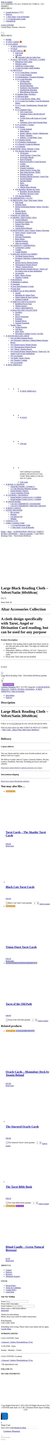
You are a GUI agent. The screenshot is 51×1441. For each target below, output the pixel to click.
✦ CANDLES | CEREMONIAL (22, 245)
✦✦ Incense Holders (23, 196)
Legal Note (10, 1292)
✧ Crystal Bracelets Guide (16, 19)
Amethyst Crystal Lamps (24, 66)
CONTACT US (12, 521)
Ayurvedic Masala (27, 157)
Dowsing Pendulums (23, 237)
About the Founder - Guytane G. (22, 486)
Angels (18, 293)
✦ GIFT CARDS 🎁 (14, 42)
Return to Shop (20, 1428)
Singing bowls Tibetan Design (26, 263)
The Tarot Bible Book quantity (19, 1203)
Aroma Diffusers (21, 220)
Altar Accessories (21, 243)
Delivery (9, 14)
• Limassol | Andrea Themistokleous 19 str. (17, 1342)
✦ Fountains (15, 284)
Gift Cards (19, 53)
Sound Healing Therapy (19, 491)
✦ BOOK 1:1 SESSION (15, 484)
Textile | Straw (15, 325)
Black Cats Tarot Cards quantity (20, 903)
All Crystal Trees (26, 112)
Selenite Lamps (21, 64)
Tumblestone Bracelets (28, 90)
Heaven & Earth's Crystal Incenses (33, 162)
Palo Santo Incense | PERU (30, 172)
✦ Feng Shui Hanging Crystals (22, 286)
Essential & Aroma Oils (24, 222)
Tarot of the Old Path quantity (19, 1020)
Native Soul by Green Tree (30, 170)
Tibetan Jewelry (21, 306)
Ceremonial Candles (22, 248)
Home (3, 532)
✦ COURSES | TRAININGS (17, 495)
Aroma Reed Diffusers (23, 228)
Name (3, 1301)
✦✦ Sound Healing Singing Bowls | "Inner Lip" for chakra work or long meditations (29, 352)
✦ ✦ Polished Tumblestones (25, 142)
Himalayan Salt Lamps (23, 62)
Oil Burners (19, 226)
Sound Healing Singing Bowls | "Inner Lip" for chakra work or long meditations (31, 270)
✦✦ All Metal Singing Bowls (21, 338)
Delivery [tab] (9, 698)
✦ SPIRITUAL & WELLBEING (23, 291)
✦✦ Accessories (16, 356)
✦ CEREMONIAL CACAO (21, 198)
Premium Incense (26, 174)
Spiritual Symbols (21, 299)
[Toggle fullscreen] (4, 1437)
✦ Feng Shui (15, 289)
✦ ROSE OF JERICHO (19, 215)
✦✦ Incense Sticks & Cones (26, 151)
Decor (17, 315)
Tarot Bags (19, 235)
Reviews (9, 1274)
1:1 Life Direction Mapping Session (23, 489)
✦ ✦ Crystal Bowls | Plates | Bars (27, 99)
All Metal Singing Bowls (24, 256)
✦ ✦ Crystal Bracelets (23, 79)
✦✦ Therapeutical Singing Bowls (23, 347)
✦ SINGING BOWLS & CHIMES (23, 254)
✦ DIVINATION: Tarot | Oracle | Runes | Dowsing (29, 230)
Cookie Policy (11, 1290)
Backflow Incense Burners (30, 192)
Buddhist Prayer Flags (23, 304)
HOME (8, 40)
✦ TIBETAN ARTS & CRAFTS (23, 302)
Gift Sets (18, 55)
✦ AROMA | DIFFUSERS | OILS (23, 218)
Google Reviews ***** (14, 12)
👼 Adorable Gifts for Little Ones (27, 57)
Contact (9, 1270)
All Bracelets (25, 81)
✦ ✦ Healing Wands (23, 140)
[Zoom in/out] (2, 1437)
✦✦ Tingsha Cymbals (18, 360)
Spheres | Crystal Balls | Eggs (31, 138)
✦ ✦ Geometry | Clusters (24, 125)
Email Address (6, 1306)
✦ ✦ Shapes (20, 127)
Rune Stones (20, 239)
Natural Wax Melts (22, 224)
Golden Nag (24, 166)
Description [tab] (10, 695)
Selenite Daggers (21, 241)
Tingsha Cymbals (21, 277)
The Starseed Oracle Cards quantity (21, 1143)
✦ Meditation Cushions (19, 282)
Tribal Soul (24, 185)
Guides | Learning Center (15, 523)
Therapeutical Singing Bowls (26, 265)
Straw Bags (19, 332)
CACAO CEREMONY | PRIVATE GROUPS (28, 506)
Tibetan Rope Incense (28, 187)
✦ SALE (13, 49)
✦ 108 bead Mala (21, 96)
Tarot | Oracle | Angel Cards (25, 233)
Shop (9, 532)
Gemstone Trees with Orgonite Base (33, 122)
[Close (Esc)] (9, 1437)
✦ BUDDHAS (16, 280)
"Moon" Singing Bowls (24, 267)
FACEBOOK (16, 724)
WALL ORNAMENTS (24, 308)
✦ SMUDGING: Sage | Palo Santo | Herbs (26, 200)
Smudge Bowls (21, 213)
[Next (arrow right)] (4, 1439)
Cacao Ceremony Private (19, 493)
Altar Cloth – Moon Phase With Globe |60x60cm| (20, 730)
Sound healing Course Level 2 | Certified (25, 499)
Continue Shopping (8, 687)
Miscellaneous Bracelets (29, 92)
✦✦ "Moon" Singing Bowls (21, 349)
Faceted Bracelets (26, 86)
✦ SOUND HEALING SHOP (17, 336)
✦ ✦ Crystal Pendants (23, 75)
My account (14, 512)
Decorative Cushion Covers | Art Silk (29, 334)
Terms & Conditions (13, 1288)
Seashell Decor (20, 321)
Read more (10, 846)
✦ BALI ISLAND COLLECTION (23, 310)
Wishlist (13, 519)
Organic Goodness (27, 168)
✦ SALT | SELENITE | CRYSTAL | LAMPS (27, 60)
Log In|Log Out (16, 517)
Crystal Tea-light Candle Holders (27, 68)
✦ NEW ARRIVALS (18, 46)
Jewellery (18, 312)
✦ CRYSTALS (16, 70)
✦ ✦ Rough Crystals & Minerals (27, 144)
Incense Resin (20, 211)
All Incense (24, 153)
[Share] (7, 1437)
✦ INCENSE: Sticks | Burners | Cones (24, 149)
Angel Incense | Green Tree (30, 155)
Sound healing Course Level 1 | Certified (25, 497)
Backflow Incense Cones (29, 194)
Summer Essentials (22, 323)
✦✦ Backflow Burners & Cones (27, 189)
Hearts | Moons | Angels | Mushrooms (34, 133)
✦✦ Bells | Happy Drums (20, 358)
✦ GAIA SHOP (12, 44)
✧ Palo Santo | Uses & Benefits (17, 17)
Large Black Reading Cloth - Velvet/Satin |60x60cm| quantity (24, 676)
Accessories (19, 273)
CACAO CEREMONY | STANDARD (25, 504)
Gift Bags (18, 329)
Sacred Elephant (26, 179)
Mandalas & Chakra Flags (25, 295)
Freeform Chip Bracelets (29, 88)
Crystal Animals (26, 129)
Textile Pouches (21, 327)
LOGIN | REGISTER (14, 510)
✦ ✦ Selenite (20, 147)
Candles (18, 250)
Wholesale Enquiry (13, 1276)
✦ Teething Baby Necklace (25, 94)
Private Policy (11, 1286)
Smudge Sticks (20, 205)
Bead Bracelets (25, 84)
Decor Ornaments (21, 317)
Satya (22, 183)
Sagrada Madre (25, 181)
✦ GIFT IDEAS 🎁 (18, 51)
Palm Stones (24, 131)
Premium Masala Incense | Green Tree (34, 177)
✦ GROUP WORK (13, 502)
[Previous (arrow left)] (2, 1439)
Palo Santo (19, 202)
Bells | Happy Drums (23, 275)
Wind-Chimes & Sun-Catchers (26, 297)
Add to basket (8, 684)
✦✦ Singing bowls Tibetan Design (23, 345)
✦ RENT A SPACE (13, 508)
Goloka (23, 164)
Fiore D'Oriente (26, 160)
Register (13, 514)
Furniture (18, 319)
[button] (6, 8)
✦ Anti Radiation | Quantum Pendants (29, 77)
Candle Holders (21, 252)
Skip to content (6, 2)
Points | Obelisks (26, 135)
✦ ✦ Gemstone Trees (23, 110)
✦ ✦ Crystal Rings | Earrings (26, 73)
